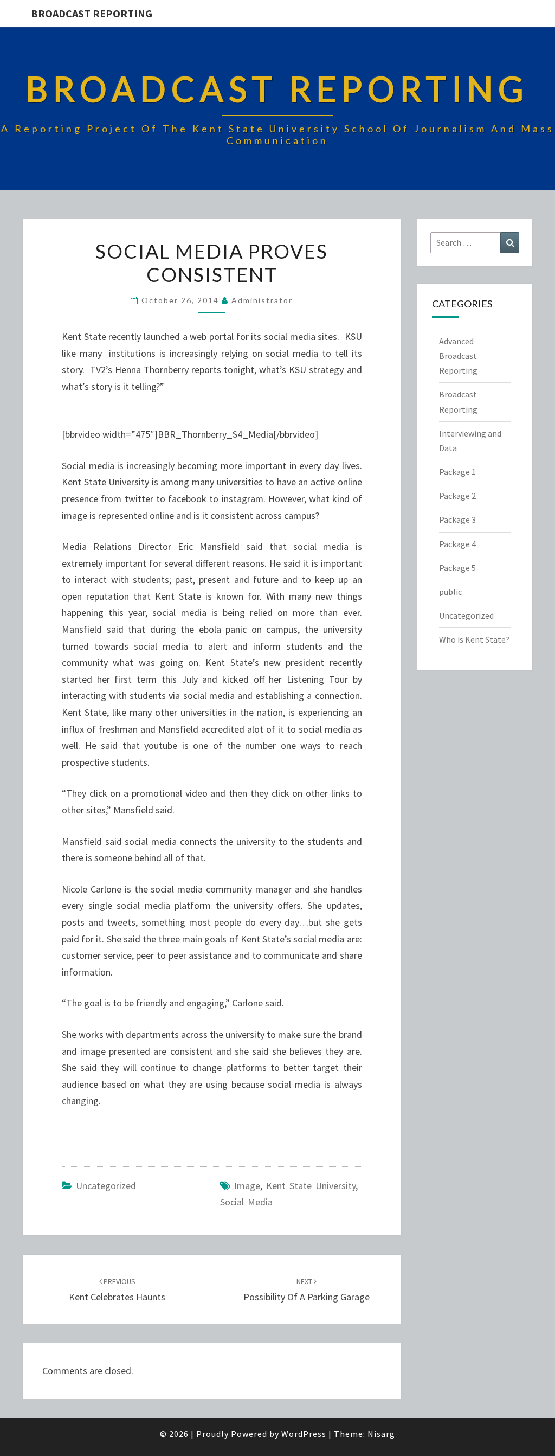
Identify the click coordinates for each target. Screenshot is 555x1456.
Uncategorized (106, 1185)
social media (246, 1202)
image (247, 1185)
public (450, 591)
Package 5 (457, 567)
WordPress (303, 1433)
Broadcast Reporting (91, 13)
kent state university (311, 1185)
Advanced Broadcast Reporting (458, 356)
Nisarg (381, 1433)
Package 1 (457, 471)
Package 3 (457, 519)
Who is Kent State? (474, 639)
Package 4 (457, 543)
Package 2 (457, 495)
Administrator (262, 300)
